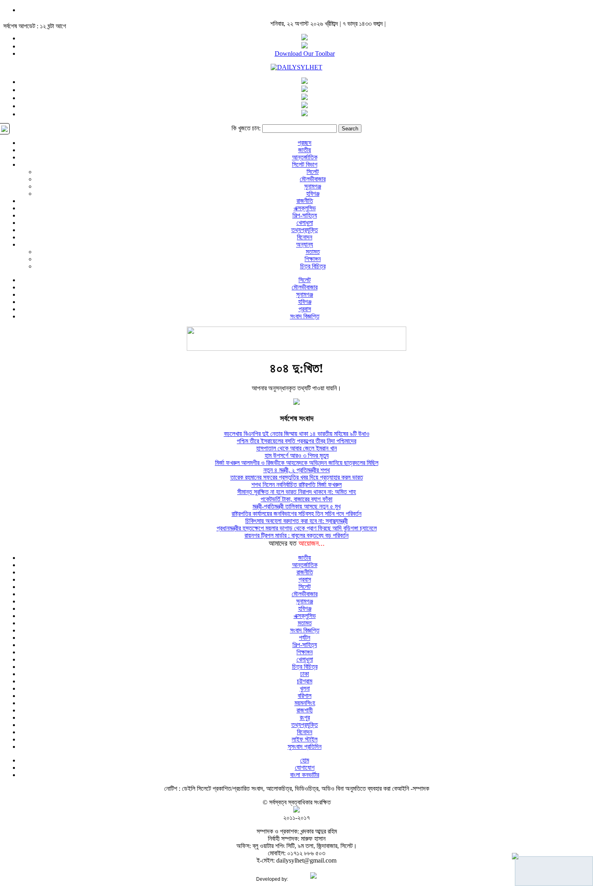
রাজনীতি (304, 200)
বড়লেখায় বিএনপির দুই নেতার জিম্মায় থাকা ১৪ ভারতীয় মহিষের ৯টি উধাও (297, 433)
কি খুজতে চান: (246, 128)
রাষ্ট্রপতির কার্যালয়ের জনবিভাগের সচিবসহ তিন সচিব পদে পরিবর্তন (296, 513)
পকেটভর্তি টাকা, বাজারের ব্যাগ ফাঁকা (296, 499)
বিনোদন (304, 237)
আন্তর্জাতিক (304, 157)
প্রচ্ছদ (304, 142)
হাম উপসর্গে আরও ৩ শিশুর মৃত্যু (297, 455)
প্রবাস (305, 309)
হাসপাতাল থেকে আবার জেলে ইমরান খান (296, 448)
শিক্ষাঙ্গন (313, 259)
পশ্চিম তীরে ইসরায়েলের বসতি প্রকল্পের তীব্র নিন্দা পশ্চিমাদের (296, 441)
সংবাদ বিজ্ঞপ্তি (304, 316)
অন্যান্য (304, 244)
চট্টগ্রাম (304, 681)
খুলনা (305, 688)
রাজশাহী (304, 710)
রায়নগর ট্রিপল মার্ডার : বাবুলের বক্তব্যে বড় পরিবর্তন (296, 535)
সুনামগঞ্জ (312, 186)
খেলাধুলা (304, 222)
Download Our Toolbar (305, 53)
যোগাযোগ (305, 767)
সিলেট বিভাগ (304, 164)
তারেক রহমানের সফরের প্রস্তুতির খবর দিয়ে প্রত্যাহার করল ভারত (296, 477)
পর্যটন (304, 637)
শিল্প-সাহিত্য (304, 215)
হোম (304, 760)
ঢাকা (304, 673)
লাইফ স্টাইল (304, 739)
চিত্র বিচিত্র (313, 266)
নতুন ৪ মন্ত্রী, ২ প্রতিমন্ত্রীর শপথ (296, 470)
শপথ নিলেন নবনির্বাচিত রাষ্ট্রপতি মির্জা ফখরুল (296, 484)
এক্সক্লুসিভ (305, 208)
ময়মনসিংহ (304, 703)
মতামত (313, 251)
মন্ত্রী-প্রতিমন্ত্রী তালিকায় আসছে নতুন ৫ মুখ (296, 506)
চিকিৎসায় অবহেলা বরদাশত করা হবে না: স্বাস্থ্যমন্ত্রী (296, 520)
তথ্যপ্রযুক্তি (304, 229)
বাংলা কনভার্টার (304, 774)
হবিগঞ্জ (312, 193)
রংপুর (305, 717)
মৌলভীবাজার (313, 179)
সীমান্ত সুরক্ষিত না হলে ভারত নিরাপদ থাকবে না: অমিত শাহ (296, 491)
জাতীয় (304, 150)
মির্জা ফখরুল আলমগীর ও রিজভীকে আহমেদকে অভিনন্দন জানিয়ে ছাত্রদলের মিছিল (296, 462)
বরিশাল (304, 695)
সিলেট (313, 171)
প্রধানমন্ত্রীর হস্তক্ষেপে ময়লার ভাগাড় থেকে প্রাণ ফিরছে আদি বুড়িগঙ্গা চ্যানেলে (297, 528)
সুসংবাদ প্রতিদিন (305, 746)
